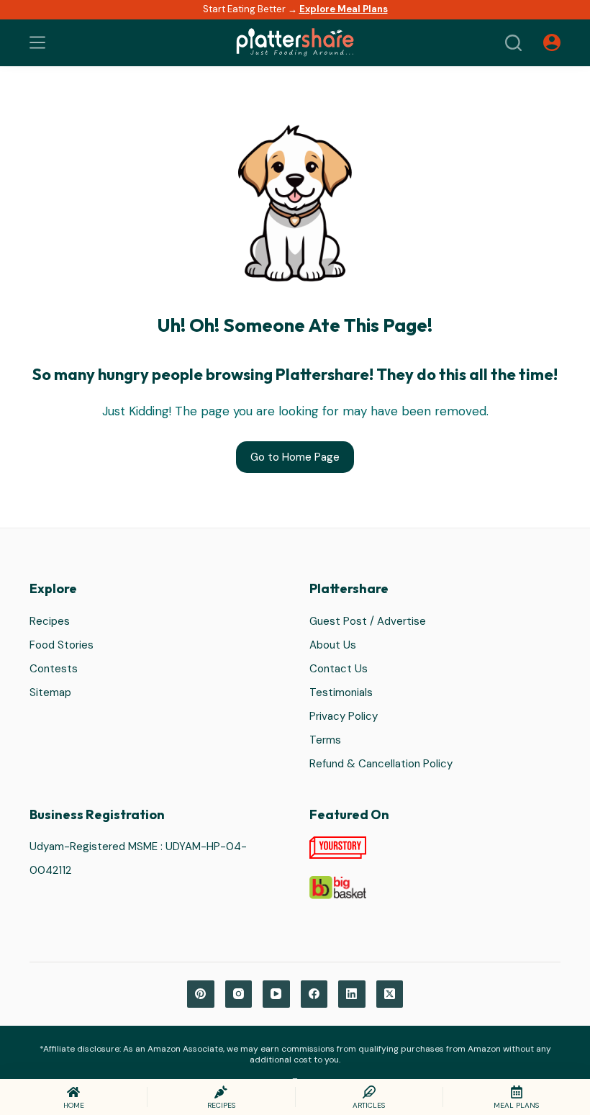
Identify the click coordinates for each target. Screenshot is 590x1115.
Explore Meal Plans (343, 9)
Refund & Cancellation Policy (381, 764)
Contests (54, 669)
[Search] (513, 43)
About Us (332, 645)
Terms (325, 740)
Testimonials (341, 692)
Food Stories (62, 645)
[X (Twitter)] (390, 994)
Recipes (50, 621)
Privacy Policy (343, 716)
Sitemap (50, 692)
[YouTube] (276, 994)
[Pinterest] (200, 994)
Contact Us (338, 669)
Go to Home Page (295, 457)
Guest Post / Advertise (367, 621)
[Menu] (37, 42)
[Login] (551, 42)
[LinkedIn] (352, 994)
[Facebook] (314, 994)
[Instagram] (239, 994)
